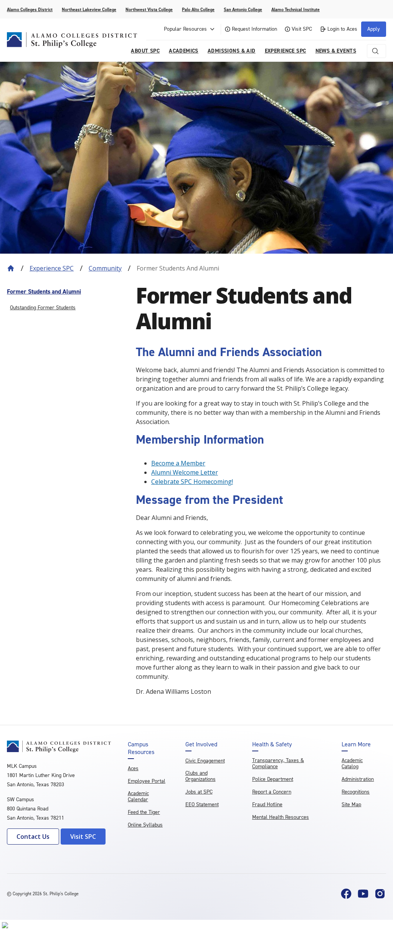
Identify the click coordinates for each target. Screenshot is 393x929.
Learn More (356, 744)
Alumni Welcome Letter (184, 472)
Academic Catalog (352, 763)
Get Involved (201, 744)
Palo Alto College (198, 10)
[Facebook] (346, 894)
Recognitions (356, 791)
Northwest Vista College (149, 10)
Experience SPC (52, 268)
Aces (133, 768)
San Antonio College (243, 10)
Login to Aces (342, 29)
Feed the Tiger (144, 812)
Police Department (272, 779)
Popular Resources (185, 29)
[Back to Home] (11, 268)
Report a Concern (271, 791)
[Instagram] (380, 894)
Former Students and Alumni (44, 291)
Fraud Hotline (267, 804)
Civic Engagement (205, 760)
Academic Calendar (138, 796)
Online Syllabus (145, 824)
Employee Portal (146, 781)
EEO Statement (202, 804)
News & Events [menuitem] (335, 50)
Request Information (254, 29)
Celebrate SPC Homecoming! (192, 481)
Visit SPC (302, 29)
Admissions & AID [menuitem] (232, 50)
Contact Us (33, 836)
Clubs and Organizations (200, 776)
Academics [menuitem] (183, 50)
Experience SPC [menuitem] (285, 50)
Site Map (351, 804)
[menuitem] (67, 291)
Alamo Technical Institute (295, 10)
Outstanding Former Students (43, 307)
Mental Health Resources (280, 817)
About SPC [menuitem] (145, 50)
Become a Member (178, 463)
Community (105, 268)
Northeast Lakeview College (89, 10)
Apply (373, 29)
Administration (358, 779)
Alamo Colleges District (30, 10)
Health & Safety (272, 744)
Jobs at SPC (199, 791)
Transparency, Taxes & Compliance (278, 763)
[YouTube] (363, 894)
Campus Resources (141, 748)
